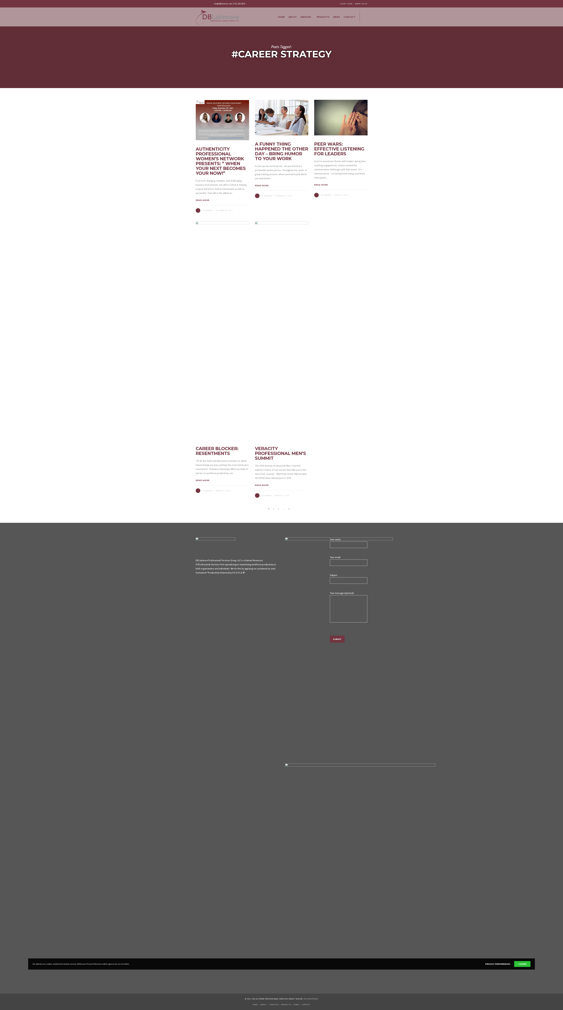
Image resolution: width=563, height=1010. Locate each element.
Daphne (209, 210)
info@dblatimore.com (223, 3)
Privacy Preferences (497, 964)
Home (255, 1005)
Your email (335, 557)
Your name (335, 539)
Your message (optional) (342, 593)
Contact (306, 1005)
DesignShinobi (311, 999)
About (264, 1005)
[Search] (364, 17)
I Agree (522, 964)
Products (286, 1005)
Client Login (346, 4)
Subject (333, 575)
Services (274, 1005)
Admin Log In (361, 4)
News (296, 1005)
